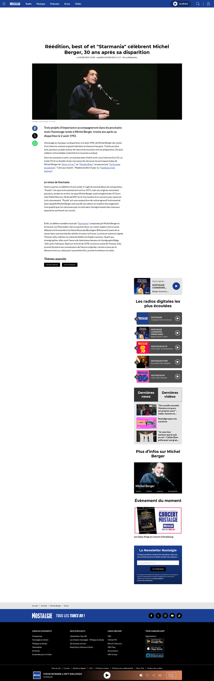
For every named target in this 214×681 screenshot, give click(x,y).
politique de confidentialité (145, 580)
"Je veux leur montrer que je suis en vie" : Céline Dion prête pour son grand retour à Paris (168, 437)
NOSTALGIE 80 (158, 375)
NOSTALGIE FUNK (159, 361)
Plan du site (56, 668)
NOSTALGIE (156, 317)
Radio (28, 3)
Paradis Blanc (86, 164)
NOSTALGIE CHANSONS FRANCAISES (159, 286)
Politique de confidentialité (122, 668)
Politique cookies (102, 668)
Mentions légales (79, 668)
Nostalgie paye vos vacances (167, 420)
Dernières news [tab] (146, 395)
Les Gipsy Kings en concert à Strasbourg (153, 536)
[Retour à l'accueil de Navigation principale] (15, 3)
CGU (91, 668)
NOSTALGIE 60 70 (159, 346)
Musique (40, 3)
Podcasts (54, 3)
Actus (67, 3)
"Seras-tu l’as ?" (68, 164)
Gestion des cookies (154, 668)
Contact (67, 668)
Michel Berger (145, 486)
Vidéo (78, 3)
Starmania (83, 223)
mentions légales (157, 578)
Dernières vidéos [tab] (170, 395)
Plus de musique (171, 675)
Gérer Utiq (140, 668)
